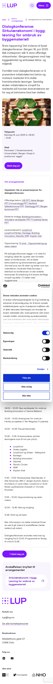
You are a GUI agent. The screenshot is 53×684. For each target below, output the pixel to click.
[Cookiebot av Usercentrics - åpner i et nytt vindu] (38, 286)
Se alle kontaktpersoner (15, 623)
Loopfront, (27, 230)
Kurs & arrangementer (17, 20)
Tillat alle (26, 378)
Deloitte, (20, 236)
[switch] (46, 341)
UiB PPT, (26, 200)
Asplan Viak (36, 236)
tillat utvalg (26, 387)
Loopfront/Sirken (12, 233)
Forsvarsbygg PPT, (18, 203)
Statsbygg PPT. (32, 206)
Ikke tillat (26, 396)
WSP (27, 236)
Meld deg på (13, 165)
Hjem (4, 20)
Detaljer (41, 369)
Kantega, (27, 233)
